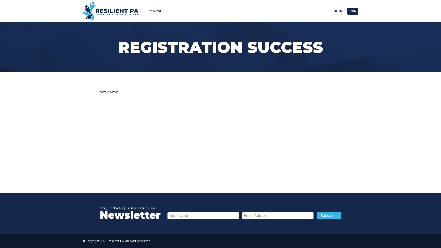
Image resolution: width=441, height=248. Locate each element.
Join (353, 11)
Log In (337, 11)
